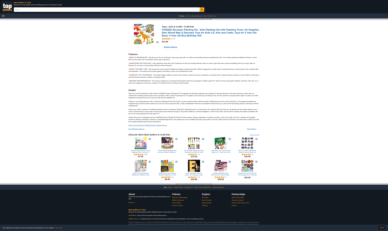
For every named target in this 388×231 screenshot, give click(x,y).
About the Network (238, 200)
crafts (187, 16)
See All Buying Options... (137, 129)
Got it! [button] (382, 227)
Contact (234, 205)
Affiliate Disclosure (178, 200)
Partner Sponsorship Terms (240, 203)
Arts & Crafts (175, 26)
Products (205, 205)
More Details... (252, 129)
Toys (164, 26)
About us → (132, 202)
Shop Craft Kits (254, 135)
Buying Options (170, 47)
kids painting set (196, 16)
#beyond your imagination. (202, 187)
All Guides (205, 197)
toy (215, 16)
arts (205, 16)
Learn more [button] (58, 228)
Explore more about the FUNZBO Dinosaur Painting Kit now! (148, 125)
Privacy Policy (176, 203)
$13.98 (165, 42)
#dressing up (189, 187)
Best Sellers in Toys (22, 3)
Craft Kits (189, 26)
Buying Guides (206, 203)
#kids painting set (218, 187)
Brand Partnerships (238, 197)
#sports (170, 187)
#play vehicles (178, 187)
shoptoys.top (136, 219)
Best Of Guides (207, 200)
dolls (209, 16)
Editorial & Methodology (179, 197)
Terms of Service (177, 205)
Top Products (132, 215)
